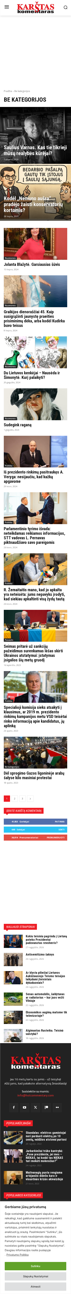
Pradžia (8, 91)
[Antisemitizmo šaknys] (13, 959)
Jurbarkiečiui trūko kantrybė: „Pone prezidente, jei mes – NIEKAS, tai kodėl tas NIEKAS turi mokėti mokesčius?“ (44, 1156)
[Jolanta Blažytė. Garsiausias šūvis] (35, 244)
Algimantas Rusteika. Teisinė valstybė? (44, 1032)
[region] (35, 1247)
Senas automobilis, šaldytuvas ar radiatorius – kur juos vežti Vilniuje (45, 997)
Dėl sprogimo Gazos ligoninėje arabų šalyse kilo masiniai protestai (34, 775)
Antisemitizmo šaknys (40, 954)
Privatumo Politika (17, 1254)
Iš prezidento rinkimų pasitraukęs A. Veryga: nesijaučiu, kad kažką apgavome (34, 477)
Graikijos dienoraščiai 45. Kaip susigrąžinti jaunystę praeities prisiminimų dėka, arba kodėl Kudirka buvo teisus (34, 318)
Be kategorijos (12, 767)
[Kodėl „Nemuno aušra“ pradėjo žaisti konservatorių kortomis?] (35, 192)
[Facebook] (13, 1107)
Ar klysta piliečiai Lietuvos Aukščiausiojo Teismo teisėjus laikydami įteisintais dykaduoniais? (45, 978)
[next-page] (30, 798)
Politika (8, 465)
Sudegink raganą (17, 424)
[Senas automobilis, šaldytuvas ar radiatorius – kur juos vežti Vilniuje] (13, 999)
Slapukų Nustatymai (35, 1276)
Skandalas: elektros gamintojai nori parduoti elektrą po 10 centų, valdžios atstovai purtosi (46, 1136)
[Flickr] (57, 1107)
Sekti (62, 829)
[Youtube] (24, 1107)
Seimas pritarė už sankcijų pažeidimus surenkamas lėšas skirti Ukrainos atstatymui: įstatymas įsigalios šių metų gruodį (33, 653)
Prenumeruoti (56, 837)
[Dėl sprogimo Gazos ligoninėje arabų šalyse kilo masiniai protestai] (35, 753)
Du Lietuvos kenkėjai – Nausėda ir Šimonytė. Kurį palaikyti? (32, 375)
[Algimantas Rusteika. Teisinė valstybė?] (13, 1035)
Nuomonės (10, 258)
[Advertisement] (35, 52)
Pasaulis (9, 640)
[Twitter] (35, 1107)
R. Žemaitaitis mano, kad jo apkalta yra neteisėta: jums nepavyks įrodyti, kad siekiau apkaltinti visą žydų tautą (34, 594)
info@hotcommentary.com (35, 1095)
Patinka (60, 821)
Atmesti (35, 1286)
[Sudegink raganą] (35, 404)
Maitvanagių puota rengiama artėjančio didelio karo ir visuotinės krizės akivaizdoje (44, 1176)
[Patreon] (46, 1107)
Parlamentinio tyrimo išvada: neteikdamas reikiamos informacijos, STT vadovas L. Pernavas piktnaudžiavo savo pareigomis (34, 535)
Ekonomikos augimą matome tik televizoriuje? (46, 1014)
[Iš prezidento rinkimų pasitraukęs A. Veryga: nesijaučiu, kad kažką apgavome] (35, 452)
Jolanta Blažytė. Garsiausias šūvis (32, 264)
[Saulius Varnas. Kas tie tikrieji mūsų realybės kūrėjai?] (35, 135)
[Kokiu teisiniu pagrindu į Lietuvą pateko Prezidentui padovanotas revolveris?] (13, 941)
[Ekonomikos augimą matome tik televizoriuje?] (13, 1017)
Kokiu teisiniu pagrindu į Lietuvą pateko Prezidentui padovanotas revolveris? (46, 939)
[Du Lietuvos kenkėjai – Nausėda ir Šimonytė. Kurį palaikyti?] (35, 352)
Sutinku (35, 1266)
